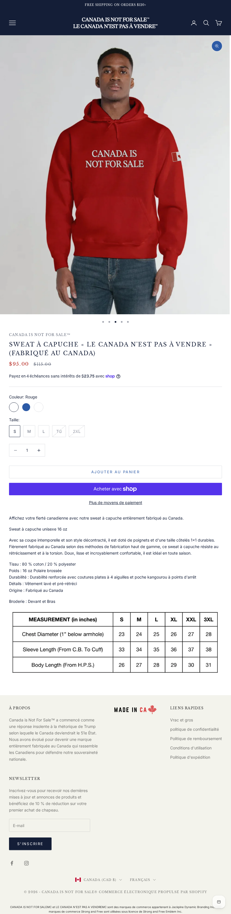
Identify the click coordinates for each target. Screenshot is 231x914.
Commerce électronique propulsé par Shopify (153, 892)
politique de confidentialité (194, 729)
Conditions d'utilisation (191, 747)
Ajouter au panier (115, 472)
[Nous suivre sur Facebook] (12, 863)
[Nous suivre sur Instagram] (26, 863)
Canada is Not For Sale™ (40, 335)
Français (140, 880)
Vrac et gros (181, 719)
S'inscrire (30, 843)
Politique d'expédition (190, 757)
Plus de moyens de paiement (115, 502)
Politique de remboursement (196, 738)
